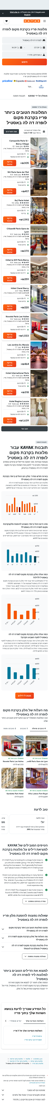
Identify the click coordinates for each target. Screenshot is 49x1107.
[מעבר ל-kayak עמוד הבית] (32, 21)
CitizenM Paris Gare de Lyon (18, 230)
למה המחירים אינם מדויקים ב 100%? (29, 1099)
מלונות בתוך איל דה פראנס (18, 1061)
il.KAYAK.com (37, 1059)
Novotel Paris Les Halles (17, 316)
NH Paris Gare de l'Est (18, 172)
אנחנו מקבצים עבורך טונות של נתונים (29, 1095)
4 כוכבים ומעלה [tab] (39, 728)
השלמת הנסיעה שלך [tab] (35, 1021)
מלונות (28, 1059)
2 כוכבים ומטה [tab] (9, 728)
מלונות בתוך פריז (37, 1063)
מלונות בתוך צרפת (36, 1061)
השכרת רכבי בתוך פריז (33, 1040)
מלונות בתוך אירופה (16, 1059)
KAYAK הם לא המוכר (36, 1090)
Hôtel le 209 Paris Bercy (17, 260)
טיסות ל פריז (37, 1036)
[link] (24, 696)
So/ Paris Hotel (22, 200)
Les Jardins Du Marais (18, 344)
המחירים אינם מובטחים (37, 1083)
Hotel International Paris (17, 373)
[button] (3, 13)
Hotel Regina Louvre (19, 401)
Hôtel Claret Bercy (20, 288)
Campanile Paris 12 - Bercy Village (19, 142)
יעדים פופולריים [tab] (15, 1021)
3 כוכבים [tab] (24, 728)
